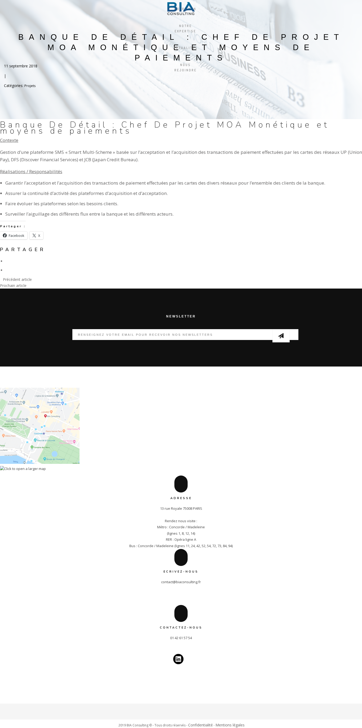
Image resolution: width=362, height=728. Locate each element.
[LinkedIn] (181, 714)
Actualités (185, 48)
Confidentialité (200, 724)
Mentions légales (230, 724)
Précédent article (17, 279)
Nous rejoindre (185, 67)
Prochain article (13, 285)
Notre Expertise (185, 28)
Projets (30, 85)
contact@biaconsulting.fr (181, 581)
